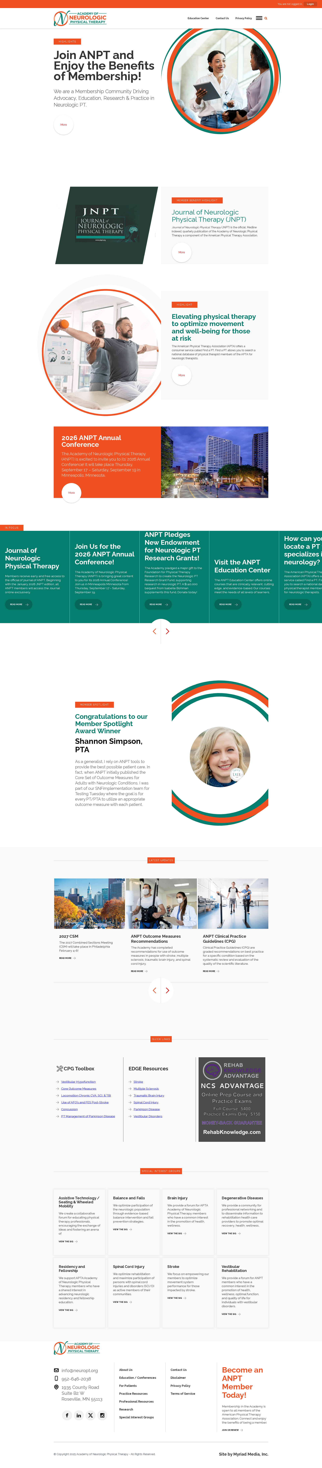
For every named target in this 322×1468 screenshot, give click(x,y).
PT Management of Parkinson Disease (88, 1116)
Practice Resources (133, 1393)
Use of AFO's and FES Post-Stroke (85, 1102)
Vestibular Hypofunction (78, 1081)
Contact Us (222, 18)
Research (126, 1409)
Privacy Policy (243, 18)
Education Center (198, 18)
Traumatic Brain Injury (149, 1095)
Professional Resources (136, 1401)
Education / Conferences (137, 1377)
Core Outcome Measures (78, 1088)
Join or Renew (230, 1430)
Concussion (69, 1109)
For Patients (128, 1385)
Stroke (138, 1081)
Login (310, 4)
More (63, 124)
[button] (259, 18)
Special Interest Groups (136, 1417)
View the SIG (66, 1241)
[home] (80, 18)
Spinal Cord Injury (146, 1102)
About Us (125, 1370)
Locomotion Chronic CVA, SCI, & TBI (86, 1095)
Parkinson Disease (147, 1109)
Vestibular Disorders (148, 1116)
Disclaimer (178, 1377)
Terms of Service (183, 1393)
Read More (65, 958)
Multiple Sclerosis (146, 1088)
